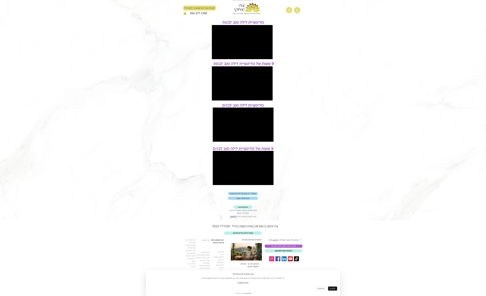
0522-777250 (221, 226)
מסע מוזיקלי (220, 262)
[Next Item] (235, 252)
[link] (271, 258)
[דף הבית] (297, 10)
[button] (185, 13)
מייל (233, 226)
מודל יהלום (192, 242)
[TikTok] (296, 258)
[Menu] (289, 10)
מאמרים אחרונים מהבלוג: (252, 239)
